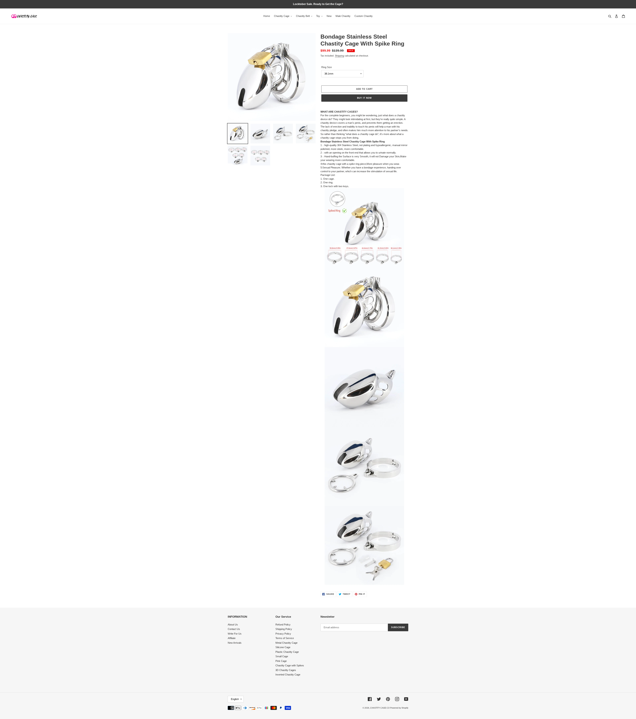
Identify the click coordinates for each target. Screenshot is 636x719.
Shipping (339, 55)
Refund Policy (283, 624)
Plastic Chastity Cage (287, 651)
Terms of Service (284, 638)
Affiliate (232, 638)
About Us (233, 624)
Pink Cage (281, 661)
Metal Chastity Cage (286, 642)
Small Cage (281, 656)
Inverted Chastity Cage (287, 674)
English (235, 699)
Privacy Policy (283, 633)
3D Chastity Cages (285, 670)
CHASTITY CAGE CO (380, 708)
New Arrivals (234, 642)
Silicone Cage (282, 647)
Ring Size (326, 67)
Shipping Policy (283, 629)
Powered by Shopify (399, 708)
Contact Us (234, 629)
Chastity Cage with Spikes (289, 665)
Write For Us (234, 633)
